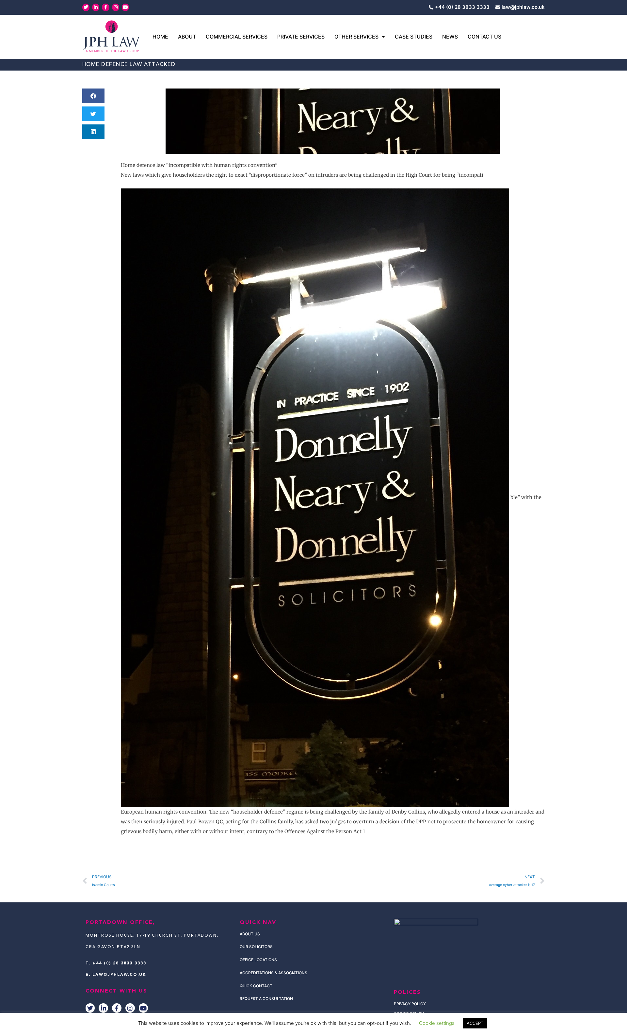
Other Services (356, 36)
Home (160, 36)
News (450, 36)
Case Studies (413, 36)
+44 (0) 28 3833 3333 (119, 963)
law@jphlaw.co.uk (119, 975)
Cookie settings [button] (437, 1023)
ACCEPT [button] (475, 1023)
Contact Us (484, 36)
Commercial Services (236, 36)
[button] (93, 96)
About (187, 36)
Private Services (301, 36)
